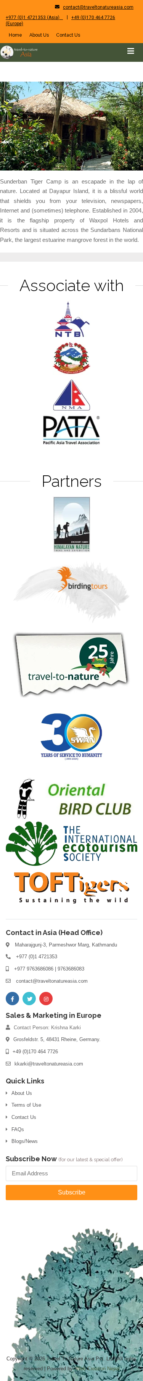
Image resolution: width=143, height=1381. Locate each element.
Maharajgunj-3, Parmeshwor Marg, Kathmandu (66, 945)
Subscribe (71, 1192)
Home (15, 35)
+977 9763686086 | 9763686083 (49, 969)
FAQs (17, 1129)
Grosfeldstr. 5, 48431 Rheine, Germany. (57, 1039)
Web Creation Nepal (98, 1368)
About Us (39, 35)
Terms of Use (26, 1105)
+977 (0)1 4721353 (36, 956)
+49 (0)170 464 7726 (35, 1051)
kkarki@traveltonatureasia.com (48, 1064)
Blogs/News (24, 1141)
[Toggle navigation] (130, 51)
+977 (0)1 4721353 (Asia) (34, 17)
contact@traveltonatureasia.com (98, 7)
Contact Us (68, 35)
